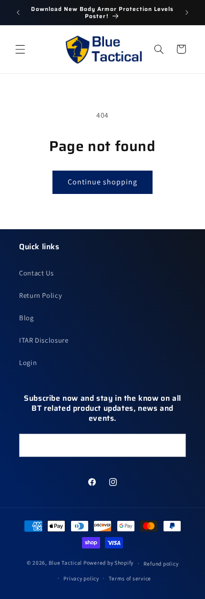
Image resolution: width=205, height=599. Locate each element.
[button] (20, 49)
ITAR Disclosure (43, 340)
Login (28, 362)
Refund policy (161, 563)
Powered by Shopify (108, 563)
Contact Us (36, 272)
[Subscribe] (174, 445)
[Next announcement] (186, 12)
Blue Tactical (65, 563)
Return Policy (40, 295)
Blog (26, 317)
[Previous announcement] (18, 12)
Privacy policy (81, 578)
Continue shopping (103, 182)
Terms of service (130, 578)
